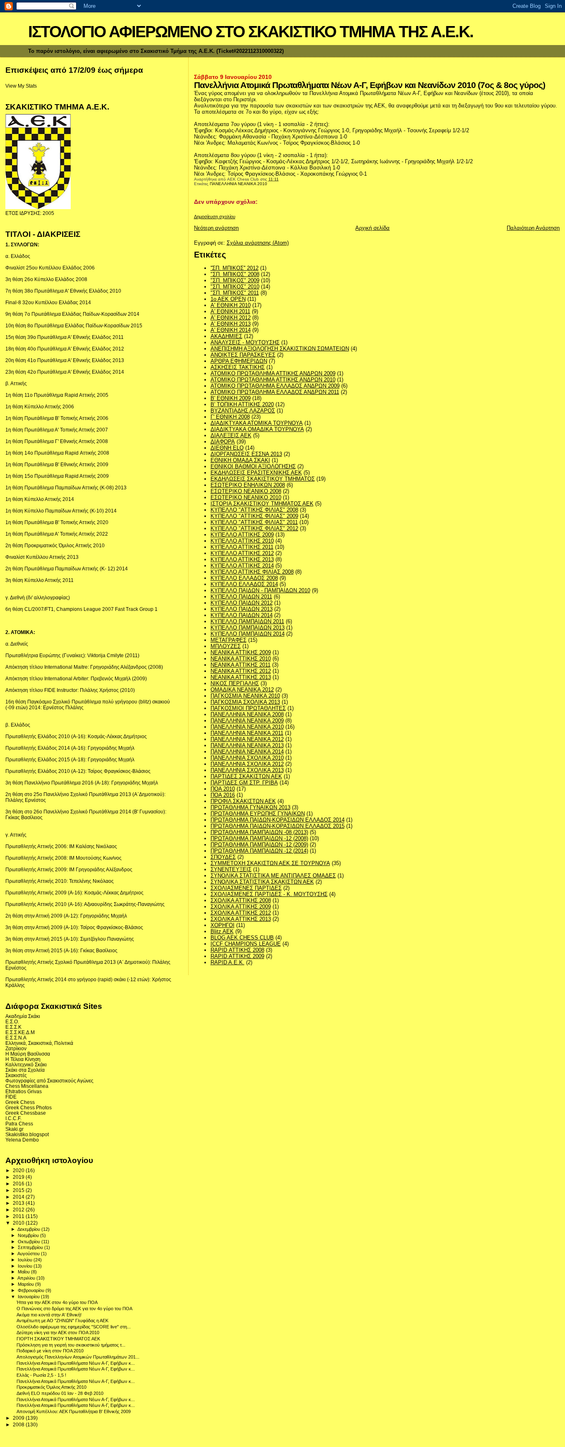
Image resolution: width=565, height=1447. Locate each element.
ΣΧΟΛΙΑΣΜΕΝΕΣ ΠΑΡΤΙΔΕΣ (246, 888)
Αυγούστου (29, 1253)
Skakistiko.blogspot (27, 1134)
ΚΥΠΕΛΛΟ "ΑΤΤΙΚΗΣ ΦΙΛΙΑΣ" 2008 (254, 510)
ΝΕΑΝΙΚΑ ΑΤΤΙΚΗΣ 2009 (241, 652)
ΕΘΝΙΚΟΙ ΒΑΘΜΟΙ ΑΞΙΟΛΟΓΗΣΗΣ (253, 466)
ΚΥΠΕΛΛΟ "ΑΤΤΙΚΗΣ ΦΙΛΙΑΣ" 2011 (254, 522)
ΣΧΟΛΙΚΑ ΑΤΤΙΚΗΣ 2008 (241, 900)
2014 (19, 1196)
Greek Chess (20, 1102)
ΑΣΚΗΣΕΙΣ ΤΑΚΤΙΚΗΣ (238, 367)
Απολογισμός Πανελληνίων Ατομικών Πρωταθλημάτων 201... (78, 1356)
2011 (19, 1216)
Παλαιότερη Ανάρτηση (533, 228)
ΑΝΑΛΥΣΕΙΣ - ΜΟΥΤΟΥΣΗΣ (245, 342)
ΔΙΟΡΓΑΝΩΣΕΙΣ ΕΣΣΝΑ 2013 (246, 454)
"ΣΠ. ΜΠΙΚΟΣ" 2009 (235, 280)
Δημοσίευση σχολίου (214, 216)
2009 (19, 1418)
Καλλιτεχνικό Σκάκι (26, 1064)
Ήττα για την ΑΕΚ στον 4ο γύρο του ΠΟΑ (57, 1302)
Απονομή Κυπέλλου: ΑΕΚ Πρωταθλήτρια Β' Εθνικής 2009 (74, 1411)
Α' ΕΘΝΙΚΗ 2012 (231, 318)
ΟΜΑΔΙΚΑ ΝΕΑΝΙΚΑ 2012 (242, 690)
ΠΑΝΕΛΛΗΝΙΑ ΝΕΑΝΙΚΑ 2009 (247, 721)
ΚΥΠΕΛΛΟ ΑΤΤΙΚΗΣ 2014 (242, 566)
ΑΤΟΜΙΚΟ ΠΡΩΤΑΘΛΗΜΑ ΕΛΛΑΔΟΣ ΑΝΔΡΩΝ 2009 (275, 386)
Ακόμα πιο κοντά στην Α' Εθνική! (49, 1314)
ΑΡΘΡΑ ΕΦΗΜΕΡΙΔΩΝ (239, 361)
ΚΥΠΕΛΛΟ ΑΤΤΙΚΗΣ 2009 (242, 535)
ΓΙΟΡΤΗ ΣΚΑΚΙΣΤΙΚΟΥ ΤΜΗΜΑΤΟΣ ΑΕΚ (58, 1338)
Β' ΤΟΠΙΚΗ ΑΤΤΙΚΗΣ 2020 (242, 404)
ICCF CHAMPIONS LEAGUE (246, 944)
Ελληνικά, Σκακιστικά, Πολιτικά (39, 1043)
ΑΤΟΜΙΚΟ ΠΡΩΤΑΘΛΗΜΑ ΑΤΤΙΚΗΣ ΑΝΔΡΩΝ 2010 (273, 380)
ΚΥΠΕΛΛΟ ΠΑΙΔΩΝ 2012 (242, 603)
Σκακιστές (16, 1075)
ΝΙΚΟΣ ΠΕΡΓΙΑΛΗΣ (235, 683)
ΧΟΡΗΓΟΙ (223, 925)
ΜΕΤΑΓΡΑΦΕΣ (229, 640)
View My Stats (21, 86)
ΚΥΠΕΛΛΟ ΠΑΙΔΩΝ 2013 (242, 609)
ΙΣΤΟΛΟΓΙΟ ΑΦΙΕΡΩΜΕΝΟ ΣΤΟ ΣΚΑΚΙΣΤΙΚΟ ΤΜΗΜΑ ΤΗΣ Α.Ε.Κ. (250, 32)
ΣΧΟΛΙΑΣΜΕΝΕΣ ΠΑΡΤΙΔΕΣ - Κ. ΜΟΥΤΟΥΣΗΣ (269, 894)
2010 (19, 1222)
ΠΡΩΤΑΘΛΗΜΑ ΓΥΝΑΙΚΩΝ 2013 (250, 807)
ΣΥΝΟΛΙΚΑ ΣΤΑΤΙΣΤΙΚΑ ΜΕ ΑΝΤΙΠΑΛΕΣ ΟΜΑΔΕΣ (273, 875)
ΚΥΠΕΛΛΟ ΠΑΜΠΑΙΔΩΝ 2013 (248, 628)
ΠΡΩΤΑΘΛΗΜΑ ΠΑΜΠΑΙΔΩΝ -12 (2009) (259, 845)
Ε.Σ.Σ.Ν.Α (15, 1037)
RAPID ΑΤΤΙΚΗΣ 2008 (237, 950)
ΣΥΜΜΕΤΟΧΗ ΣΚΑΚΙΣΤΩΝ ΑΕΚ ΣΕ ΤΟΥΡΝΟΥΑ (270, 863)
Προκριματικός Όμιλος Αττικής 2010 (51, 1387)
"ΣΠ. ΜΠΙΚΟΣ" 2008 (235, 274)
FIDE (11, 1096)
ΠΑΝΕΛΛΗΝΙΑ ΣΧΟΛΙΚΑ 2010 (247, 758)
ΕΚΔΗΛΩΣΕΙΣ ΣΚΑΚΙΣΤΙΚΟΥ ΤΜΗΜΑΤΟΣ (263, 479)
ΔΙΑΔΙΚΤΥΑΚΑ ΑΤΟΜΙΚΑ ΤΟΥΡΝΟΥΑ (257, 423)
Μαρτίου (26, 1284)
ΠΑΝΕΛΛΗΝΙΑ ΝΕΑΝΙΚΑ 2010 (238, 183)
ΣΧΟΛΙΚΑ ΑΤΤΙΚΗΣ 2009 (241, 906)
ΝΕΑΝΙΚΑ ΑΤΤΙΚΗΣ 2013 (241, 677)
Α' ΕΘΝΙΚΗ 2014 (231, 330)
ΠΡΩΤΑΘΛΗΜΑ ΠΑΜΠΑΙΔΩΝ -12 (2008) (259, 838)
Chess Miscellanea (26, 1086)
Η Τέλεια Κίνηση (23, 1059)
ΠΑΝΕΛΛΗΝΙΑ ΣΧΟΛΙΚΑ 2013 (247, 770)
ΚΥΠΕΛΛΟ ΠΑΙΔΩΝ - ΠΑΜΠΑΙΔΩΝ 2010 (260, 590)
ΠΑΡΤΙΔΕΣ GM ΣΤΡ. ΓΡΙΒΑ (244, 783)
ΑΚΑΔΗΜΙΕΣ (226, 336)
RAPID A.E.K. (227, 962)
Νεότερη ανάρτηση (216, 228)
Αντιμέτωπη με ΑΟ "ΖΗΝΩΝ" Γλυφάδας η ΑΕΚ (62, 1320)
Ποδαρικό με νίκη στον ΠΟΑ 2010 (50, 1350)
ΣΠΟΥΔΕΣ (223, 857)
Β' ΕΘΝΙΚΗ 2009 (231, 398)
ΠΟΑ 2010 (223, 789)
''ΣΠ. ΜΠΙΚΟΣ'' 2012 (235, 268)
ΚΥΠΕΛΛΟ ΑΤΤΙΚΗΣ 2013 (242, 559)
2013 (19, 1203)
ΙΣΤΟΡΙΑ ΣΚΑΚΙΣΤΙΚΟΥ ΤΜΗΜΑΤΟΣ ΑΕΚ (262, 504)
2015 (19, 1190)
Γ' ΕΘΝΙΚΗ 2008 (230, 417)
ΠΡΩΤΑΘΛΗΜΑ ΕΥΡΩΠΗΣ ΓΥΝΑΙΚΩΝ (258, 814)
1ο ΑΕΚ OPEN (228, 299)
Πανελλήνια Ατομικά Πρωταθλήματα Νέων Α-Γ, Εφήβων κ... (76, 1363)
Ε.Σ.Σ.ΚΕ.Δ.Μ (20, 1032)
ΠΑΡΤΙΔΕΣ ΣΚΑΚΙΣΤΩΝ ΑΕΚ (246, 776)
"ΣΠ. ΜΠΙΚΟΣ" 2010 (235, 287)
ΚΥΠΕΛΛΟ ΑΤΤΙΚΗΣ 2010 (242, 541)
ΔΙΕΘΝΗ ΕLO (227, 448)
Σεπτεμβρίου (31, 1247)
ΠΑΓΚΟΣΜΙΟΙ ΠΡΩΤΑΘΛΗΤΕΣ (248, 708)
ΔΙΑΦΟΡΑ (223, 442)
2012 (19, 1209)
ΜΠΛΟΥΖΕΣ (226, 646)
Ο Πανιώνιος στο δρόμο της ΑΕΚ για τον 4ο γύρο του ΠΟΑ (74, 1308)
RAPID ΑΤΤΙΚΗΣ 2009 (237, 956)
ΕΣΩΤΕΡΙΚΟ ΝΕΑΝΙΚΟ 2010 (246, 497)
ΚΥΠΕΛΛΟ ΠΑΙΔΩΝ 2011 (241, 597)
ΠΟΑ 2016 (223, 795)
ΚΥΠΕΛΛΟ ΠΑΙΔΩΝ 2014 (242, 615)
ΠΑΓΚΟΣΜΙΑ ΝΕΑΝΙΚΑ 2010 (245, 696)
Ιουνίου (26, 1265)
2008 (19, 1424)
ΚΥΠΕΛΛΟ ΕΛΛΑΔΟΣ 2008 (244, 578)
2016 (19, 1183)
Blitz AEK (222, 931)
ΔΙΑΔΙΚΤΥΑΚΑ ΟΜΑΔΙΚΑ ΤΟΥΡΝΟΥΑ (257, 429)
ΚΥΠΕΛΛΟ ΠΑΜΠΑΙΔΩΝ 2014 (248, 634)
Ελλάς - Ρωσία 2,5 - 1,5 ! (41, 1375)
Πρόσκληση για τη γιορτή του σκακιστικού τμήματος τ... (71, 1344)
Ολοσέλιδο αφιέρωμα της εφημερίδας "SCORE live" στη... (74, 1326)
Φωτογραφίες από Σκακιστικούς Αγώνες (49, 1080)
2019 (19, 1177)
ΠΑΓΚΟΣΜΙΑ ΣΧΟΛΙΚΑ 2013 (245, 702)
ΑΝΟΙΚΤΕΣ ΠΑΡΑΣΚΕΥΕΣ (243, 355)
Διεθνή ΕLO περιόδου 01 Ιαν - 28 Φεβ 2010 (60, 1393)
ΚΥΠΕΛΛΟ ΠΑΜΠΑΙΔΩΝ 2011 (247, 621)
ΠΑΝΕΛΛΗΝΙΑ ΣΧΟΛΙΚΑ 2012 (247, 764)
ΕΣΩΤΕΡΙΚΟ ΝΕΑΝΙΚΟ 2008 (246, 491)
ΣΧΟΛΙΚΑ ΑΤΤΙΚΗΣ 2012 (241, 913)
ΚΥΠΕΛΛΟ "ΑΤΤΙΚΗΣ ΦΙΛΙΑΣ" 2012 (254, 528)
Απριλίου (26, 1277)
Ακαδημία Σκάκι (22, 1016)
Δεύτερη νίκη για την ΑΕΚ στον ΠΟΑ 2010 (58, 1332)
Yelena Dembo (22, 1139)
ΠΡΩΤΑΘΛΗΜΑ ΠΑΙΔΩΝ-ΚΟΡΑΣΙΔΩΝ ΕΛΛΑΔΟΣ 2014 (278, 820)
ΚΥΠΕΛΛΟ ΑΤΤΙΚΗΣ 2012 (242, 553)
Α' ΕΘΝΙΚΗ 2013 (231, 324)
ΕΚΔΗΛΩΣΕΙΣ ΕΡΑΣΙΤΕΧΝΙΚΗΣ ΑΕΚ (256, 473)
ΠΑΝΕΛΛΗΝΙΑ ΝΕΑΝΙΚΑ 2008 (247, 714)
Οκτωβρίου (29, 1241)
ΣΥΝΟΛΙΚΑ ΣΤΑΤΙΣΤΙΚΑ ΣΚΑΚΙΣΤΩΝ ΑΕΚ (262, 882)
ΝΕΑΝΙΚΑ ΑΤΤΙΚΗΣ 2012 (241, 671)
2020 (19, 1170)
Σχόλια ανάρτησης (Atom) (258, 243)
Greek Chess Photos (28, 1107)
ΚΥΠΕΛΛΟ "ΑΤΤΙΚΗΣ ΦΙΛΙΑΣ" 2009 (254, 516)
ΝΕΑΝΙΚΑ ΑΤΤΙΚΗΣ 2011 (241, 665)
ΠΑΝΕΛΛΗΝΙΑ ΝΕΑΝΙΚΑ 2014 (247, 752)
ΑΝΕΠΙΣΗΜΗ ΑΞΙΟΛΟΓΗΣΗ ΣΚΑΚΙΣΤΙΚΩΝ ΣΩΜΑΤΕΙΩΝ (280, 349)
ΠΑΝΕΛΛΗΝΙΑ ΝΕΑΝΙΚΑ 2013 (247, 745)
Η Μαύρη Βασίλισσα (27, 1053)
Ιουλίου (26, 1259)
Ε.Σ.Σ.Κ (13, 1027)
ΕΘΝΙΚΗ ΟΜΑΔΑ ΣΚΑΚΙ (240, 460)
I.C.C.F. (13, 1118)
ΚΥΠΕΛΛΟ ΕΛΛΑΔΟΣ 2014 (244, 584)
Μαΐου (24, 1271)
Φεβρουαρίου (31, 1290)
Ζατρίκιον (15, 1048)
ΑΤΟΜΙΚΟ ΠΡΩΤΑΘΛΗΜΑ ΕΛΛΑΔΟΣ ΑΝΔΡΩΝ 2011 (275, 392)
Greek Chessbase (25, 1113)
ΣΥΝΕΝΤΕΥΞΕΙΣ (231, 869)
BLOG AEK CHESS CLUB (242, 937)
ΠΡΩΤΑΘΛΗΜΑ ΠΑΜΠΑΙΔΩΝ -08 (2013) (259, 832)
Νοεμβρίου (29, 1235)
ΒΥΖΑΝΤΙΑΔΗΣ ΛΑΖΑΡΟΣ (243, 411)
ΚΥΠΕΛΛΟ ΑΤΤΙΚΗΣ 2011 (242, 547)
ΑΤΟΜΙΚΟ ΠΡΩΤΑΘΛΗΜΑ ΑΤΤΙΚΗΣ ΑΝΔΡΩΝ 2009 (273, 373)
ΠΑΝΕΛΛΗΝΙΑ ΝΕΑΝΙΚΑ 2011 (247, 733)
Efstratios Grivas (23, 1091)
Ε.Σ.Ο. (12, 1021)
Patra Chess (19, 1123)
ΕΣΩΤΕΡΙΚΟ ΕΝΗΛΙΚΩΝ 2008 (248, 485)
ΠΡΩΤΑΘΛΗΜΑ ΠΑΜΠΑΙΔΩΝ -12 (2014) (259, 851)
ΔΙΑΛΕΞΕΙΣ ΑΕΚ (231, 435)
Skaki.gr (14, 1129)
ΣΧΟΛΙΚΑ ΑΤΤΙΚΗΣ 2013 (241, 919)
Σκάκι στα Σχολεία (25, 1070)
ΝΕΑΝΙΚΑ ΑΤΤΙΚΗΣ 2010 (241, 659)
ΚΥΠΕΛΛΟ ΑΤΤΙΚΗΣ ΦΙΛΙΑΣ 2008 (252, 572)
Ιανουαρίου (29, 1296)
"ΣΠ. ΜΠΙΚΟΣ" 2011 (235, 293)
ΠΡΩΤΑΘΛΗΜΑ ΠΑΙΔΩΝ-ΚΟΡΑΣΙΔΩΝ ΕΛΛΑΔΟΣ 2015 (278, 826)
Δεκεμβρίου (29, 1229)
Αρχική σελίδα (372, 228)
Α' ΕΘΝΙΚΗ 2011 (230, 311)
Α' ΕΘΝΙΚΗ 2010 (231, 305)
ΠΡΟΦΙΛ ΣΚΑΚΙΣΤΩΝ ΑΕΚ (243, 801)
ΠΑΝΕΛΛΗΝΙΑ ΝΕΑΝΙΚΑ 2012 (247, 739)
